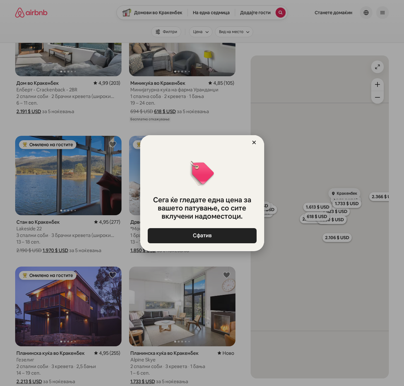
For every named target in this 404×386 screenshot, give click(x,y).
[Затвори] (254, 142)
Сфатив (202, 235)
